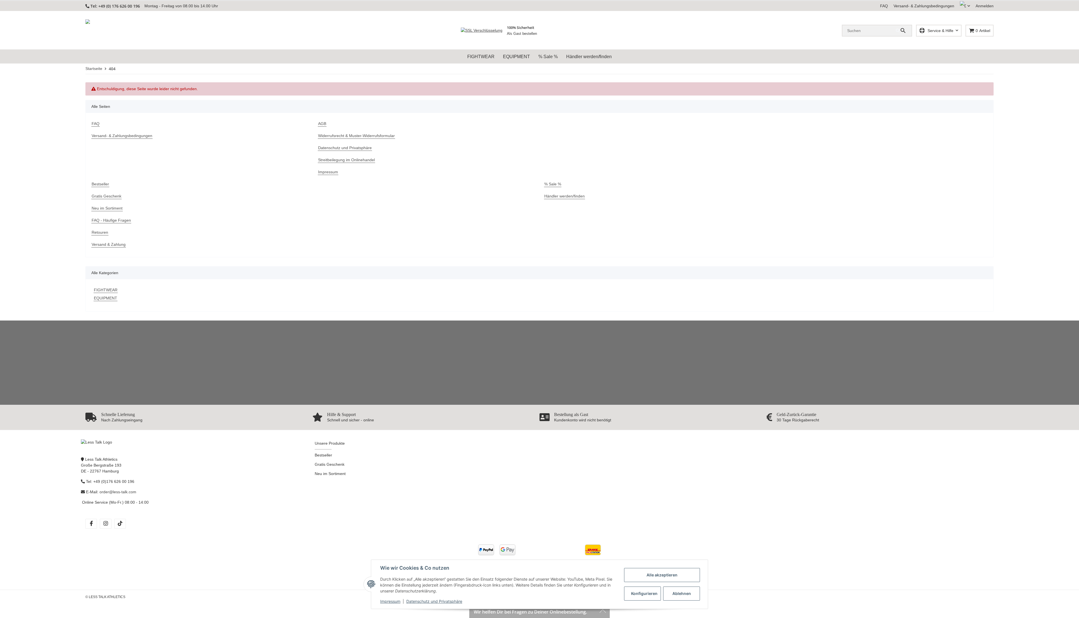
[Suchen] (904, 30)
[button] (965, 6)
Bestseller (323, 455)
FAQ (884, 6)
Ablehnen (681, 593)
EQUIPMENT (105, 298)
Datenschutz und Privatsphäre (434, 601)
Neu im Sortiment (330, 473)
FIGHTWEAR (105, 290)
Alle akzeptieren (662, 574)
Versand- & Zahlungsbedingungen (924, 6)
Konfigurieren (644, 593)
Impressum (390, 601)
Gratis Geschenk (329, 464)
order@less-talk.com (117, 492)
